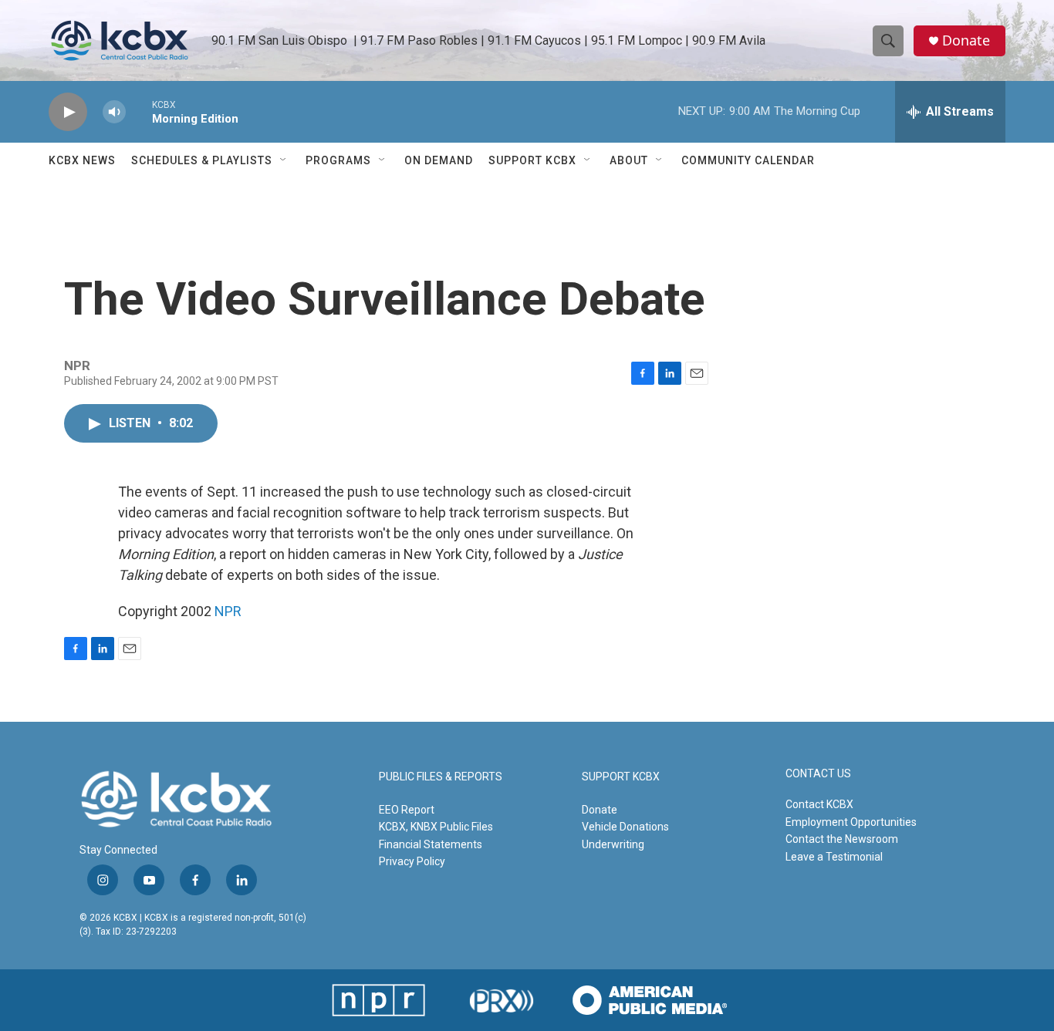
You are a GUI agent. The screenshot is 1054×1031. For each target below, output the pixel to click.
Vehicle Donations (625, 826)
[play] (68, 112)
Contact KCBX (819, 804)
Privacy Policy (412, 861)
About (629, 160)
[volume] (114, 112)
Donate (966, 40)
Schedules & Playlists (201, 160)
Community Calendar (748, 160)
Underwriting (613, 844)
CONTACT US (818, 774)
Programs (338, 160)
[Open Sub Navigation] (284, 160)
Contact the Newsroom (841, 839)
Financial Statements (430, 844)
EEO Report (406, 810)
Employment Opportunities (851, 822)
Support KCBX (532, 160)
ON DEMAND (438, 160)
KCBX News (82, 160)
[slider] (139, 111)
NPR (228, 611)
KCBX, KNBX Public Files (436, 826)
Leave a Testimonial (834, 857)
